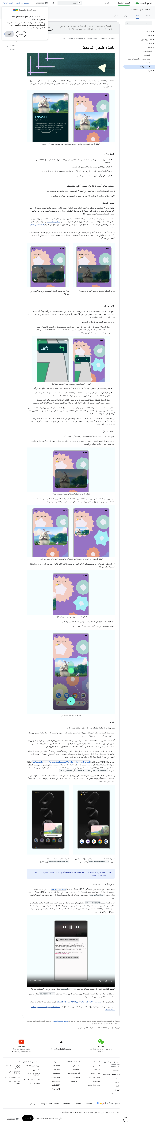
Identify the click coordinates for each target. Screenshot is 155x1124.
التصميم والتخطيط (124, 3)
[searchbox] (138, 23)
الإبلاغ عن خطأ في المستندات (14, 1072)
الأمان (118, 1078)
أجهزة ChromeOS (73, 1073)
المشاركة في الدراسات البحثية (13, 1082)
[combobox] (70, 3)
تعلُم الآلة (97, 1070)
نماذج (116, 16)
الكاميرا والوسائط (94, 1077)
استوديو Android (22, 3)
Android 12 (55, 1085)
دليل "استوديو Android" (32, 1066)
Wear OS (76, 1070)
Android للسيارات (74, 1077)
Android (116, 1070)
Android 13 (56, 1081)
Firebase (66, 1104)
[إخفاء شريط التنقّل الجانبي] (125, 1119)
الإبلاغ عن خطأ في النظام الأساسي (12, 1067)
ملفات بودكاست (115, 1094)
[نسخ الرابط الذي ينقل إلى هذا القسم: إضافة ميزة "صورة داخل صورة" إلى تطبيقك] (64, 186)
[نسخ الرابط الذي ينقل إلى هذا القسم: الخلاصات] (101, 154)
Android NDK (35, 1083)
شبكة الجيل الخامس (94, 1085)
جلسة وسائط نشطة (54, 221)
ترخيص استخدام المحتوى (60, 1021)
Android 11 (56, 1089)
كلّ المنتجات (32, 1104)
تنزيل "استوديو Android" (31, 1079)
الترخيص (107, 1112)
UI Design (147, 10)
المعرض (126, 16)
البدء (9, 34)
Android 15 (55, 1073)
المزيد (107, 3)
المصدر (117, 1082)
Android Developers (108, 38)
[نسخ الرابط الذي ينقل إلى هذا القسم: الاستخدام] (101, 306)
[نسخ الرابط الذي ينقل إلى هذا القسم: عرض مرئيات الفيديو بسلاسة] (89, 884)
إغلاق (21, 34)
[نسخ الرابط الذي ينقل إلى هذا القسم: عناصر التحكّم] (99, 203)
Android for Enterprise (111, 1074)
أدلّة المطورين (35, 1070)
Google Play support (12, 1077)
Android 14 (55, 1077)
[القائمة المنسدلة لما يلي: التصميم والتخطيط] (115, 3)
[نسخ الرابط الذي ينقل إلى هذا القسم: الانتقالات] (104, 722)
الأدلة (137, 16)
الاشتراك (28, 1118)
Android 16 (55, 1070)
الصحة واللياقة (95, 1073)
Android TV (75, 1081)
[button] (139, 32)
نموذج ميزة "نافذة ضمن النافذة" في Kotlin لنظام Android (80, 1002)
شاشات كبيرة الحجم (74, 1066)
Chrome (78, 1104)
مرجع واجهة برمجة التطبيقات (34, 1074)
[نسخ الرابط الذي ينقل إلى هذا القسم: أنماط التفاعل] (100, 431)
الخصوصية (96, 1081)
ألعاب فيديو (96, 1066)
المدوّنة (117, 1090)
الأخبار (118, 1086)
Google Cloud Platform (50, 1104)
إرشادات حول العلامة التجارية (93, 1112)
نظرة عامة (149, 16)
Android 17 (55, 1066)
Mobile (134, 10)
